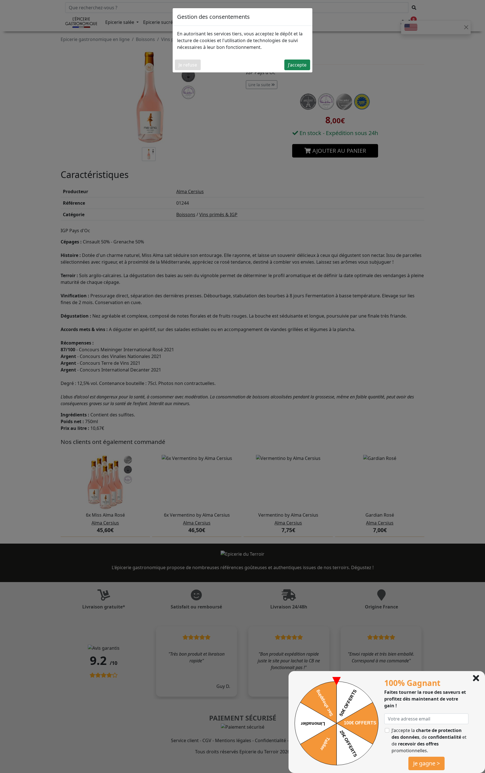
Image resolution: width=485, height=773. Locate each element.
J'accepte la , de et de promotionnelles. (429, 740)
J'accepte (297, 65)
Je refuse (188, 65)
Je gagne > (426, 763)
